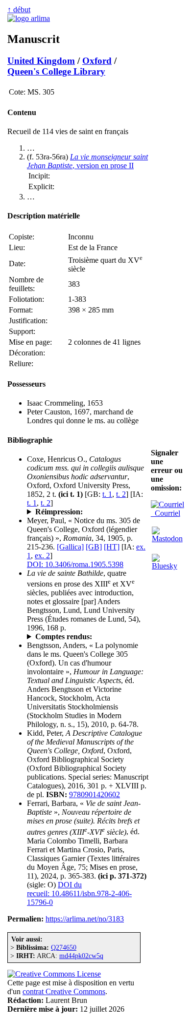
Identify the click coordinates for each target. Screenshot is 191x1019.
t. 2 (121, 494)
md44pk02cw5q (81, 956)
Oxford (97, 61)
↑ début (18, 9)
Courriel (165, 513)
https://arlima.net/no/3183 (85, 919)
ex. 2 (42, 555)
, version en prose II (87, 161)
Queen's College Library (56, 71)
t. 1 (107, 494)
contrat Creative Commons (64, 991)
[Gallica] (70, 547)
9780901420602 (94, 794)
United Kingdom (41, 61)
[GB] (94, 547)
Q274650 (63, 947)
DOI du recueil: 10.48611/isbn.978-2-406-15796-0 (79, 893)
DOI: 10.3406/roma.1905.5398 (75, 564)
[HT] (111, 547)
